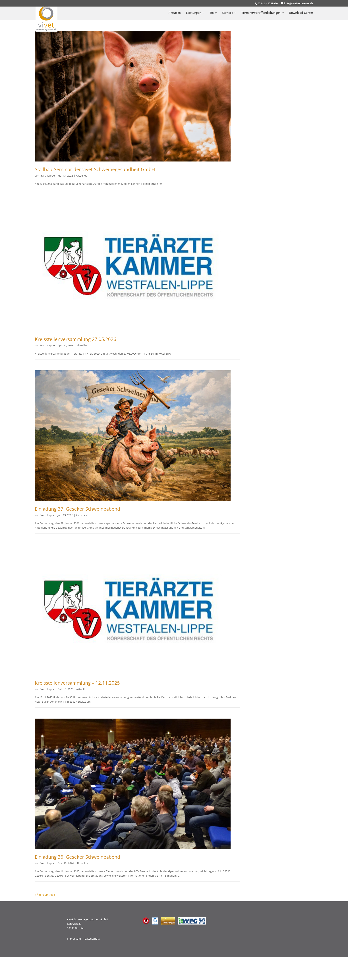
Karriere (227, 13)
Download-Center (301, 13)
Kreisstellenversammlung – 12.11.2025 (77, 683)
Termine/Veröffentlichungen (261, 13)
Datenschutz (92, 938)
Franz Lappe (47, 175)
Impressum (74, 938)
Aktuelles (175, 13)
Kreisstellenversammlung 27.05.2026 (75, 339)
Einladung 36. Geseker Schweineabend (77, 857)
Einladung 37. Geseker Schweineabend (77, 509)
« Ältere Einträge (45, 894)
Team (213, 13)
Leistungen (193, 13)
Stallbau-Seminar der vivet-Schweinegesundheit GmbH (95, 169)
